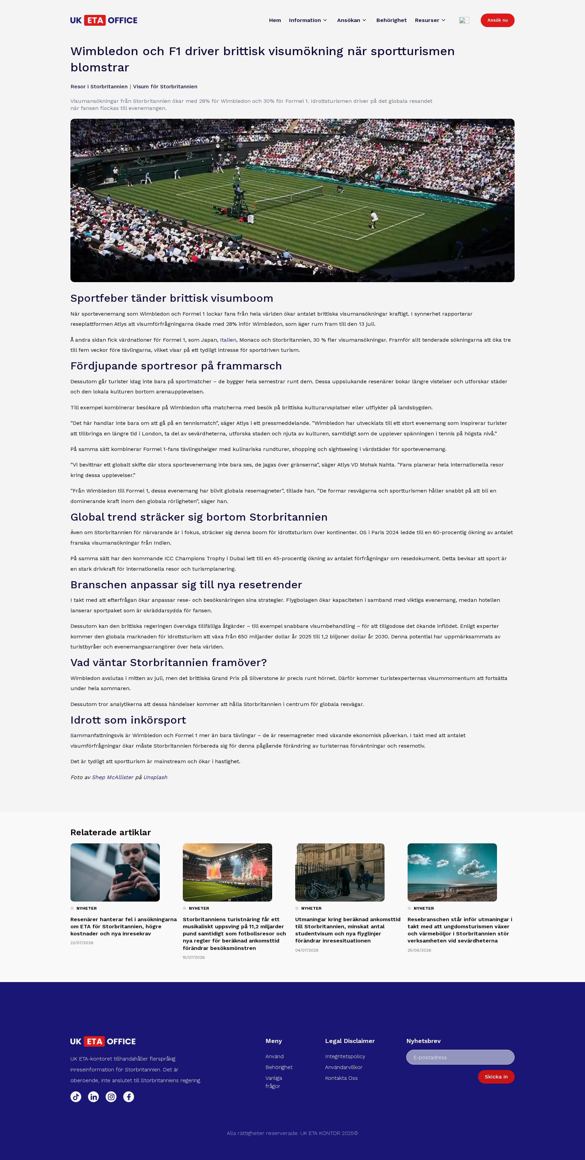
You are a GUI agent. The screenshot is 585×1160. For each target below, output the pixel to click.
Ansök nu (498, 20)
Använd (274, 1056)
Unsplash (155, 777)
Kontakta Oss (341, 1078)
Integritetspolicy (345, 1056)
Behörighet (278, 1067)
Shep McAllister (112, 777)
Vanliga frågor (273, 1082)
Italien (228, 340)
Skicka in (496, 1076)
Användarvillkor (344, 1067)
